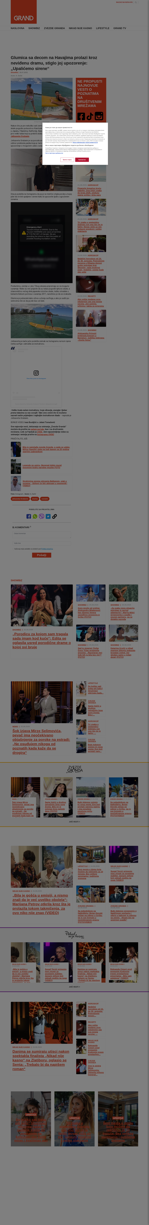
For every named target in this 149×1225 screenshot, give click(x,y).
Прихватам (82, 159)
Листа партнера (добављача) (54, 153)
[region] (75, 143)
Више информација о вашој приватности (85, 142)
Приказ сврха (67, 159)
